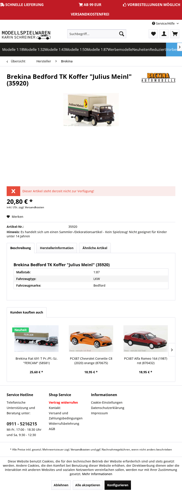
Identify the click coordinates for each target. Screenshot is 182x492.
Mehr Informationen (97, 474)
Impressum (99, 413)
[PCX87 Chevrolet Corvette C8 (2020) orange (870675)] (91, 338)
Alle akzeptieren (87, 485)
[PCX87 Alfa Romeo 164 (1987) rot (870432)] (146, 338)
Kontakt (54, 408)
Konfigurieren (117, 485)
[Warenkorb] (174, 33)
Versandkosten (80, 449)
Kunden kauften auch (26, 312)
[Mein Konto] (164, 33)
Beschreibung (20, 248)
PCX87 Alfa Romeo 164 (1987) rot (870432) (145, 360)
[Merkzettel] (153, 33)
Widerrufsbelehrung (64, 423)
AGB (52, 429)
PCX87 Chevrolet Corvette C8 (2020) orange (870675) (91, 360)
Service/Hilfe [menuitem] (165, 23)
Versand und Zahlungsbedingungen (66, 416)
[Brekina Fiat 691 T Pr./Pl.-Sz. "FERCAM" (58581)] (36, 338)
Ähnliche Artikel (95, 248)
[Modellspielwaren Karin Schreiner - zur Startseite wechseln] (26, 34)
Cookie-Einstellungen (107, 402)
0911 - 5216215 (22, 424)
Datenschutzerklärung (107, 408)
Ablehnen (61, 485)
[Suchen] (121, 33)
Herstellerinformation (56, 248)
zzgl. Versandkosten (31, 207)
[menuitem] (97, 33)
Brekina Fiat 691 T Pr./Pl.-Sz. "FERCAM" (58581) (36, 360)
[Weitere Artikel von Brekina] (158, 81)
